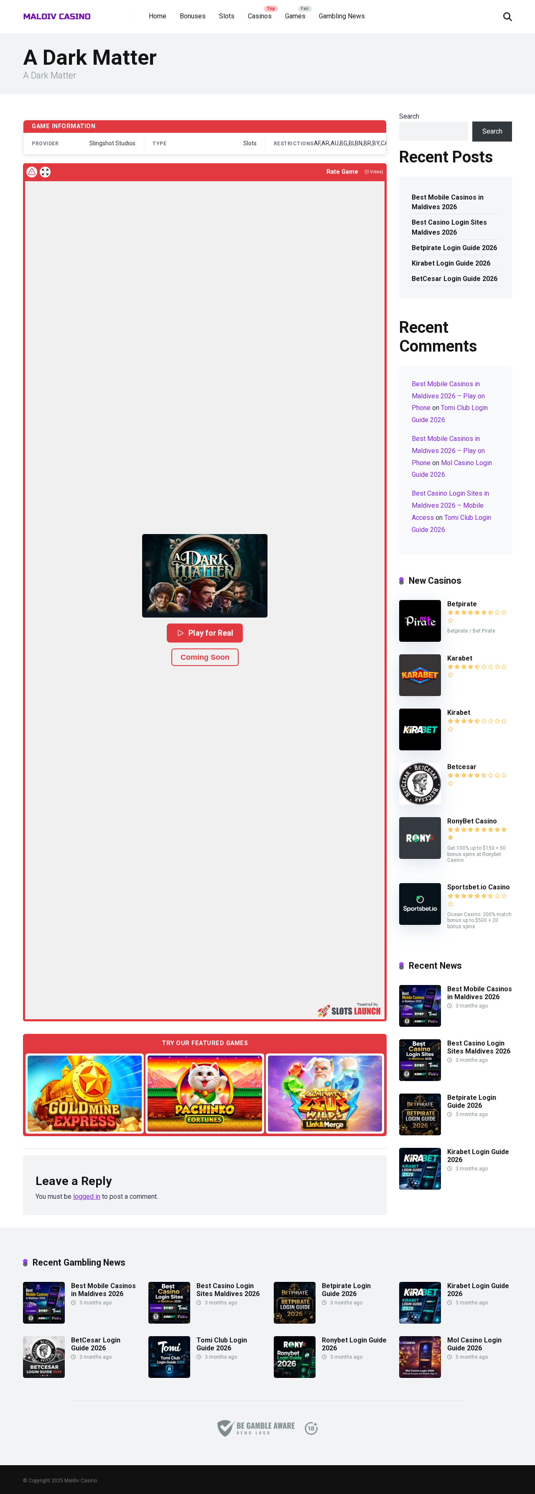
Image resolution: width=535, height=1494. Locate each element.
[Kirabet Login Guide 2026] (420, 1187)
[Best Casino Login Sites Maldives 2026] (420, 1079)
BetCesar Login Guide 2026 (454, 279)
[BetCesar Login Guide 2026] (44, 1376)
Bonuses (193, 16)
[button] (205, 576)
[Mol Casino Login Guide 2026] (420, 1376)
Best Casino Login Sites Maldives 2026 (449, 227)
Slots (226, 16)
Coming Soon (205, 657)
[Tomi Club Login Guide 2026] (169, 1376)
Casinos (260, 16)
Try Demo (84, 1093)
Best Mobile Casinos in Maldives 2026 (448, 202)
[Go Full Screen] (45, 172)
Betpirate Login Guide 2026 (454, 248)
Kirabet (458, 713)
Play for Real (211, 633)
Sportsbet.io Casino (478, 887)
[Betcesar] (420, 802)
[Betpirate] (420, 639)
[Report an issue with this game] (31, 172)
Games (295, 16)
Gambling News (342, 16)
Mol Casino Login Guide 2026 (474, 1344)
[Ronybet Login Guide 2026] (295, 1376)
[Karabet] (420, 694)
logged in (86, 1196)
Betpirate (462, 604)
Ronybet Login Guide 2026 (354, 1344)
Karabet (459, 658)
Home (157, 16)
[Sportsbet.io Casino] (420, 923)
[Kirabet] (420, 748)
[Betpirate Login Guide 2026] (420, 1133)
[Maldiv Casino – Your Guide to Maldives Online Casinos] (57, 13)
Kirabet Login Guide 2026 (451, 263)
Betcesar (461, 767)
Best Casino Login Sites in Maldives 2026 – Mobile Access (450, 505)
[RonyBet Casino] (420, 857)
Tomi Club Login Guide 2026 (221, 1344)
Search (409, 116)
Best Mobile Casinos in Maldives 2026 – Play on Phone (448, 396)
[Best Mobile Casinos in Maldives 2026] (420, 1024)
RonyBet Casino (472, 821)
